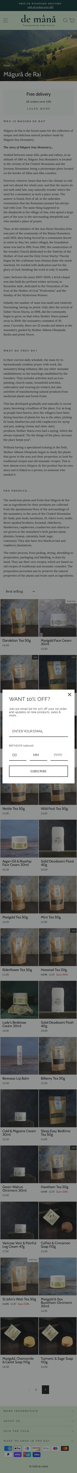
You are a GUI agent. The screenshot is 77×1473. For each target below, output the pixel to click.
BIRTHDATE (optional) (21, 745)
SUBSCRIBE (38, 771)
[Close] (70, 694)
